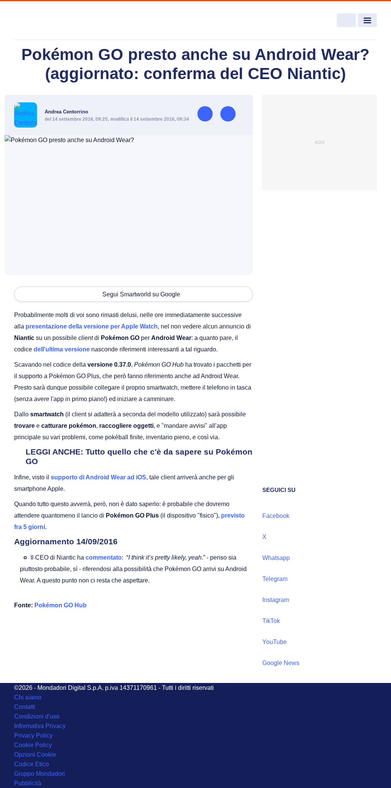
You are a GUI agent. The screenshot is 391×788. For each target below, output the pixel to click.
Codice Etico (31, 764)
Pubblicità (27, 783)
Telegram (275, 579)
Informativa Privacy (40, 726)
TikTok (271, 621)
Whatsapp (276, 558)
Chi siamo (28, 697)
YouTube (274, 642)
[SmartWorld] (51, 20)
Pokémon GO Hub (60, 605)
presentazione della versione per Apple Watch (92, 326)
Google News (280, 663)
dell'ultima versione (62, 349)
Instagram (275, 600)
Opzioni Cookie (35, 754)
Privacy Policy (33, 735)
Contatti (24, 707)
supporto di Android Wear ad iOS (98, 477)
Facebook (275, 516)
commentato (104, 557)
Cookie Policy (33, 745)
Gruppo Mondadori (39, 773)
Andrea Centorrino (66, 112)
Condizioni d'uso (37, 716)
